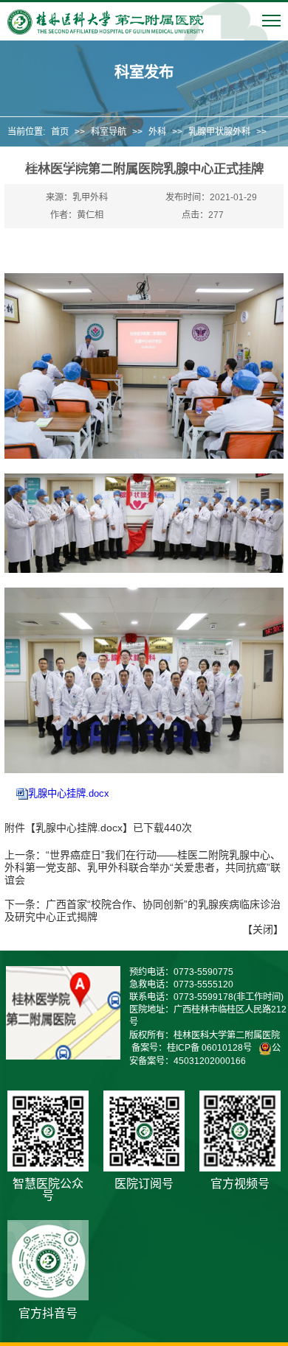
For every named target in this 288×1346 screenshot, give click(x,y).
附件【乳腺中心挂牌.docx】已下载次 (98, 828)
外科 (157, 132)
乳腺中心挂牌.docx (68, 793)
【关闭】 (263, 929)
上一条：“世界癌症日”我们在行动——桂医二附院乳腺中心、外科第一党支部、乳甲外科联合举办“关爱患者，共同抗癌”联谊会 (142, 867)
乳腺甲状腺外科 (219, 132)
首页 (60, 132)
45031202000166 (210, 1061)
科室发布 (29, 162)
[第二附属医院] (105, 22)
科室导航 (108, 132)
